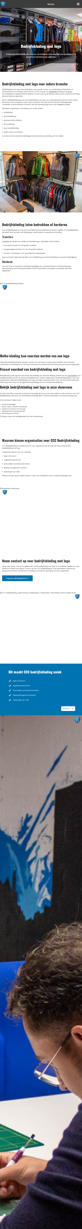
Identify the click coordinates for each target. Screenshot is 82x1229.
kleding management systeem (15, 468)
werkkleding (53, 92)
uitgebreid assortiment (12, 460)
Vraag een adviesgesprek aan (16, 578)
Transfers (5, 241)
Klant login (51, 4)
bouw (70, 92)
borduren (35, 266)
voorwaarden (72, 376)
